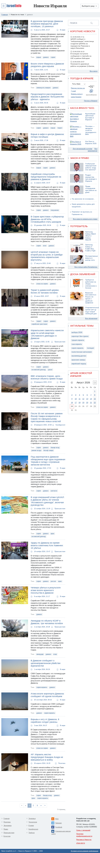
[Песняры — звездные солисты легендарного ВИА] (76, 131)
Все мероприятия (92, 150)
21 (91, 402)
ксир (55, 654)
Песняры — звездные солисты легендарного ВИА (90, 130)
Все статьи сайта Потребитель (86, 267)
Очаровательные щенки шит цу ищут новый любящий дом (92, 311)
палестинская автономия (82, 352)
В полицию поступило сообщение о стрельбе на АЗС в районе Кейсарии (80, 56)
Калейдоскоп (60, 425)
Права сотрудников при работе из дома (90, 189)
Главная (7, 818)
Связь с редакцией (83, 830)
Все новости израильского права (85, 219)
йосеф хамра (48, 450)
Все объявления (91, 318)
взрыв (38, 57)
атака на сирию (42, 284)
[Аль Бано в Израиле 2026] (76, 143)
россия (53, 581)
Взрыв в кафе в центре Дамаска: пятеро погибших (47, 135)
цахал (50, 370)
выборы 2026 (77, 332)
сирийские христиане (39, 324)
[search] (91, 22)
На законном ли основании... (83, 199)
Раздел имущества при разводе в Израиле (90, 178)
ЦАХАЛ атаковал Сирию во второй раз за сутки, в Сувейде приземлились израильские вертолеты (47, 256)
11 (79, 399)
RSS (57, 819)
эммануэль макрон (43, 88)
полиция (90, 348)
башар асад (55, 447)
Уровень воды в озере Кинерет (76, 95)
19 (83, 402)
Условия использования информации (84, 851)
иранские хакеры (78, 360)
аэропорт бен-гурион (80, 336)
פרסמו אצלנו (80, 843)
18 (79, 402)
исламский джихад (39, 370)
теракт (59, 128)
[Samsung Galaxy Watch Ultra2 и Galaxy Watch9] (76, 236)
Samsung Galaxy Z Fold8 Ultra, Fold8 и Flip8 (90, 248)
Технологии (33, 822)
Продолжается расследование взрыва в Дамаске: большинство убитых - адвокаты (47, 97)
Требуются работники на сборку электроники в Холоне (90, 284)
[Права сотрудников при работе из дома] (76, 190)
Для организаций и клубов (82, 149)
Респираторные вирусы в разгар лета (91, 258)
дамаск (46, 57)
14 (91, 399)
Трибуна (32, 833)
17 (76, 402)
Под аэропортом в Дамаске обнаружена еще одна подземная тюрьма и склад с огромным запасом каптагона (48, 461)
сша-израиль (77, 344)
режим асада (36, 450)
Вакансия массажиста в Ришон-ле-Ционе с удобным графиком (90, 298)
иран (52, 533)
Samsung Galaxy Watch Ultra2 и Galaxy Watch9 (90, 236)
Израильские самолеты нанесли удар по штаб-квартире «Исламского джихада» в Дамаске (47, 334)
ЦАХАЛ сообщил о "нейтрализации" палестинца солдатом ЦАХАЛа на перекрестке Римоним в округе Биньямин (82, 43)
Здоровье (32, 818)
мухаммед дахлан (79, 356)
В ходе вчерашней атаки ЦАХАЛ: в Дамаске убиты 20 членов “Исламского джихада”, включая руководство (47, 501)
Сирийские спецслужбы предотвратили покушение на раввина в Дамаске (46, 177)
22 (95, 402)
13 (87, 399)
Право (6, 829)
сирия (53, 57)
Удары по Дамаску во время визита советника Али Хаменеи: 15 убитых (47, 545)
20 (87, 402)
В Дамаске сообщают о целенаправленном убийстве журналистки (45, 663)
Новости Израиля (50, 5)
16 (72, 402)
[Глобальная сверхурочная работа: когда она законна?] (76, 167)
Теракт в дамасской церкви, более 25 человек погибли (45, 291)
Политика (61, 763)
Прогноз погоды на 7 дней (78, 89)
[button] (11, 5)
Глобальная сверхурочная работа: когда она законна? (90, 167)
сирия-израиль (41, 687)
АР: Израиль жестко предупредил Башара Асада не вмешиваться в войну (47, 757)
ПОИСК (73, 23)
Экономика (7, 825)
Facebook (58, 827)
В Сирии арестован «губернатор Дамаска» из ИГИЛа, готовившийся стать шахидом (47, 219)
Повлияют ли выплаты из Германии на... (82, 213)
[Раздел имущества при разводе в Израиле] (76, 178)
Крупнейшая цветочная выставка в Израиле (90, 117)
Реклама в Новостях (83, 840)
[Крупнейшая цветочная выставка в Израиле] (76, 118)
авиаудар (39, 654)
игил (44, 246)
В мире (62, 30)
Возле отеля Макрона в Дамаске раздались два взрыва (47, 65)
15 (95, 399)
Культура (7, 836)
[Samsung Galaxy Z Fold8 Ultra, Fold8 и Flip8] (76, 248)
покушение (55, 210)
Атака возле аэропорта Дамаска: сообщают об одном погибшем (47, 695)
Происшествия (59, 342)
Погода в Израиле (90, 101)
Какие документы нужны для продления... (83, 205)
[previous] (72, 382)
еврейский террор (79, 364)
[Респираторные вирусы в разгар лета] (76, 259)
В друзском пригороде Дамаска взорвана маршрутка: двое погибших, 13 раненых (47, 24)
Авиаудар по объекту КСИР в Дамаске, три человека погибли (47, 622)
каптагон (54, 491)
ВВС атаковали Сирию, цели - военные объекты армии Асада (47, 377)
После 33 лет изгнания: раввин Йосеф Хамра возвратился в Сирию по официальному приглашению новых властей (47, 417)
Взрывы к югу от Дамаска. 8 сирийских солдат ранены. (45, 720)
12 (83, 399)
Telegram (58, 823)
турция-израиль (78, 340)
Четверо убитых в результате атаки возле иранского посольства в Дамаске (46, 590)
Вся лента (93, 71)
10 (76, 399)
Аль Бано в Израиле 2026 (90, 142)
